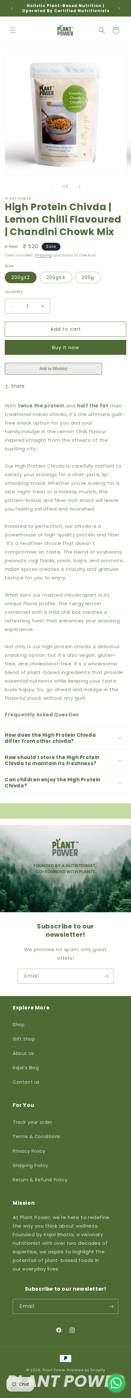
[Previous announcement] (12, 8)
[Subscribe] (106, 976)
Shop (18, 1025)
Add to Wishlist (53, 368)
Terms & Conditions (36, 1136)
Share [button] (18, 386)
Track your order (32, 1122)
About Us (23, 1053)
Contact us (26, 1082)
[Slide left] (52, 187)
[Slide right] (79, 187)
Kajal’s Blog (26, 1068)
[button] (13, 30)
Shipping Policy (30, 1165)
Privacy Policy (29, 1151)
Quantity (14, 292)
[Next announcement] (119, 8)
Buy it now (65, 347)
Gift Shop (24, 1039)
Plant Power (54, 1370)
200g (88, 277)
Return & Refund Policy (40, 1180)
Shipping (43, 255)
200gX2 (20, 277)
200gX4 (56, 277)
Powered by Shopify (86, 1370)
